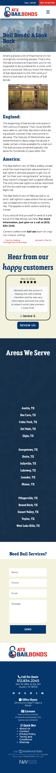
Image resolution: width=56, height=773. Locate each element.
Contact (24, 731)
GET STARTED (47, 3)
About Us (24, 728)
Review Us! (28, 325)
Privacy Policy (27, 734)
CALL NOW (30, 3)
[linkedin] (31, 693)
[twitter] (19, 693)
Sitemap (24, 742)
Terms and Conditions (25, 738)
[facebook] (13, 693)
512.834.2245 (28, 681)
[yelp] (36, 693)
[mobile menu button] (48, 12)
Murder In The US (44, 240)
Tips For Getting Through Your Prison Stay (15, 241)
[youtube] (42, 693)
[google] (25, 693)
